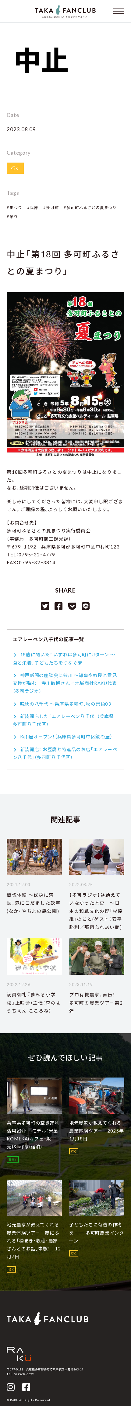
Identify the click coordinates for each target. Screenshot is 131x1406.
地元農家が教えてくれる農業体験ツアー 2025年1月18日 (96, 1131)
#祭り (12, 216)
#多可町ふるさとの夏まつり (90, 207)
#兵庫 (32, 207)
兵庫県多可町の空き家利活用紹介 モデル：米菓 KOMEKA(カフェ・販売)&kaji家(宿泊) (33, 1135)
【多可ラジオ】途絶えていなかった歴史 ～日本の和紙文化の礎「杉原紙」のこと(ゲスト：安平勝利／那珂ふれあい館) (96, 911)
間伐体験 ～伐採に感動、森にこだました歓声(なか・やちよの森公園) (33, 903)
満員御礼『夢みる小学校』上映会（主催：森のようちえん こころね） (34, 1002)
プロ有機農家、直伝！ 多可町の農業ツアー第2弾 (96, 1002)
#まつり (14, 207)
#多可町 (50, 207)
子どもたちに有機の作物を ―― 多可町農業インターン (96, 1232)
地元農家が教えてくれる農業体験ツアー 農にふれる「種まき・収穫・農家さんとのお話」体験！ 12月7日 (34, 1240)
